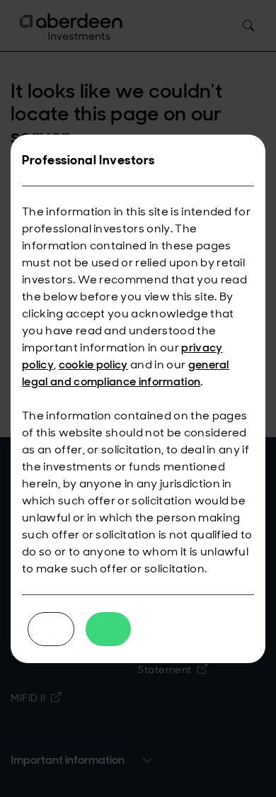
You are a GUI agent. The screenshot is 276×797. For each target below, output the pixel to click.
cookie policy (93, 364)
